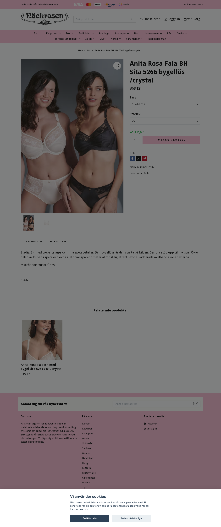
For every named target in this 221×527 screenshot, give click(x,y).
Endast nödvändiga (131, 518)
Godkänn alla (90, 518)
